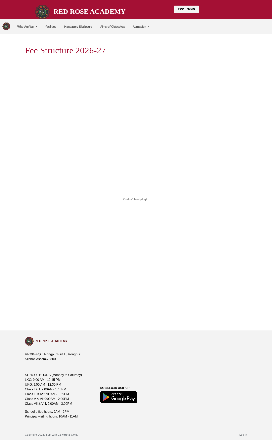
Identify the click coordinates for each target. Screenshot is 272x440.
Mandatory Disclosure (78, 26)
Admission (140, 26)
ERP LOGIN (186, 9)
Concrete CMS (67, 434)
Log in (243, 434)
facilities (50, 26)
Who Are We (25, 26)
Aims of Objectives (112, 26)
